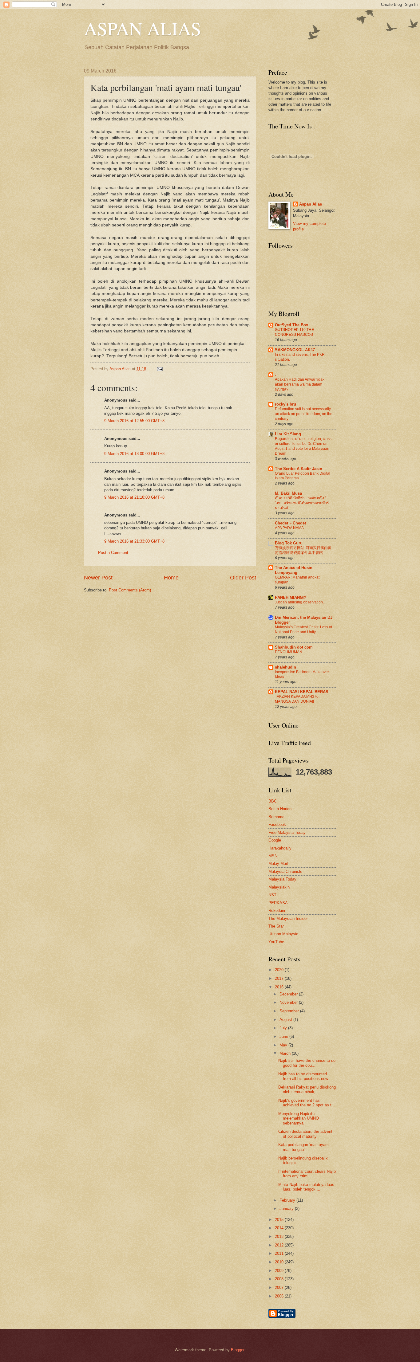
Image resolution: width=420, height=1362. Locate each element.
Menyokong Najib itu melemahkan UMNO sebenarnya (298, 1118)
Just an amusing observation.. (300, 602)
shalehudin (285, 667)
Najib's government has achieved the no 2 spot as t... (306, 1102)
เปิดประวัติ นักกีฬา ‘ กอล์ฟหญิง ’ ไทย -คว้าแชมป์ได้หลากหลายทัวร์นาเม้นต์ (302, 503)
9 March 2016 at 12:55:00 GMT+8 (134, 420)
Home (171, 578)
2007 (280, 1287)
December (289, 994)
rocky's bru (285, 404)
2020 (280, 970)
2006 (280, 1296)
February (287, 1200)
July (283, 1028)
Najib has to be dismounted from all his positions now (303, 1076)
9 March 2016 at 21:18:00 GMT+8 (134, 497)
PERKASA (278, 903)
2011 (280, 1253)
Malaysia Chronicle (285, 871)
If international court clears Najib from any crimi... (307, 1173)
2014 (280, 1228)
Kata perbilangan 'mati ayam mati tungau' (303, 1147)
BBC (272, 801)
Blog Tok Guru (289, 543)
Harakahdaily (279, 848)
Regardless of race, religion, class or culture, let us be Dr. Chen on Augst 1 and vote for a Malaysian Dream (303, 446)
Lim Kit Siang (288, 434)
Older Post (243, 578)
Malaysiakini (279, 887)
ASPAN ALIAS (142, 28)
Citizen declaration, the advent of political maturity (305, 1133)
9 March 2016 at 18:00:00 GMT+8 (134, 453)
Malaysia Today (282, 879)
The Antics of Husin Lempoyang (293, 570)
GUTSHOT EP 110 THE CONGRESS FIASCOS (294, 332)
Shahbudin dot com (294, 647)
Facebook (277, 824)
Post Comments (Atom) (130, 590)
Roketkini (276, 910)
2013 (280, 1236)
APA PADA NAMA (289, 528)
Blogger (237, 1350)
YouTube (276, 942)
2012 (280, 1245)
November (289, 1002)
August (286, 1019)
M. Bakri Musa (288, 493)
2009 (280, 1270)
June (284, 1036)
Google (274, 840)
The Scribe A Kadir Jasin (298, 468)
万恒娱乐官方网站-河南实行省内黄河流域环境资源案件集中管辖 (303, 550)
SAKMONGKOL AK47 (295, 349)
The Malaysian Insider (288, 918)
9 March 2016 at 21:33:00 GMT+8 (134, 541)
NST (272, 895)
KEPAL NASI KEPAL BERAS (301, 691)
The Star (276, 926)
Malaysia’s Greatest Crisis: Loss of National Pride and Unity (303, 629)
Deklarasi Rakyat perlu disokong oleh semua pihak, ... (307, 1089)
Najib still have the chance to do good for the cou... (306, 1062)
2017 (280, 978)
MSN (272, 856)
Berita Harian (279, 809)
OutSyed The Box (291, 325)
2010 (280, 1262)
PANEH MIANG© (290, 597)
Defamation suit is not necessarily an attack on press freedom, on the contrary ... (303, 414)
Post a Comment (113, 552)
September (289, 1011)
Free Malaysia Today (287, 832)
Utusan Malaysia (283, 934)
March (285, 1053)
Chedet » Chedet (290, 523)
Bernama (276, 816)
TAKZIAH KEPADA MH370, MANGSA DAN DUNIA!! (297, 699)
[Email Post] (159, 369)
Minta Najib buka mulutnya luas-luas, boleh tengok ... (306, 1186)
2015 (280, 1219)
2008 (280, 1279)
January (287, 1208)
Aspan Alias (120, 369)
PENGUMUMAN (288, 652)
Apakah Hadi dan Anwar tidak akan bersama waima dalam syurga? (299, 384)
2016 (280, 987)
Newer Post (98, 578)
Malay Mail (278, 863)
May (283, 1045)
